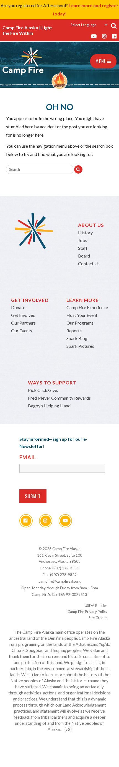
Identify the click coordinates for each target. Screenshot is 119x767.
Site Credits (98, 617)
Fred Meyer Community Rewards (59, 397)
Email (27, 457)
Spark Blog (76, 338)
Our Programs (80, 322)
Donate (18, 307)
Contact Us (89, 263)
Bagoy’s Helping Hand (49, 405)
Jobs (82, 240)
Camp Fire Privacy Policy (87, 611)
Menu (101, 61)
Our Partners (23, 322)
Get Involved (23, 315)
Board (84, 255)
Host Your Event (81, 315)
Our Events (21, 330)
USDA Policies (96, 605)
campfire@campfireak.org (60, 581)
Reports (74, 330)
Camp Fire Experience (87, 307)
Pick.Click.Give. (43, 390)
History (85, 232)
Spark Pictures (80, 346)
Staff (82, 248)
